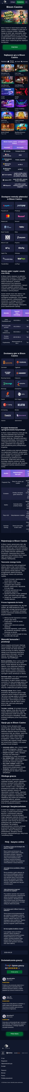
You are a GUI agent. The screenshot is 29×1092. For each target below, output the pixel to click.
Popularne (4, 61)
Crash (18, 61)
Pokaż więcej (14, 1033)
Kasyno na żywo (12, 61)
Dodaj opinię (14, 972)
